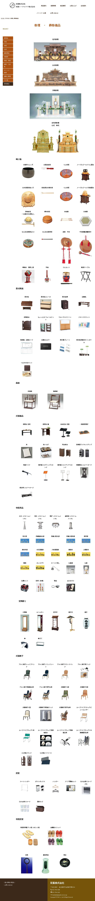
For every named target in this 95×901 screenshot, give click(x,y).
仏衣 (5, 49)
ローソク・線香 (7, 71)
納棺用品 (6, 53)
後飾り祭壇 (7, 76)
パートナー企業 (41, 13)
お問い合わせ (54, 13)
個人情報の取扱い (10, 882)
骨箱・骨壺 (7, 60)
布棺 (5, 45)
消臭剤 (6, 57)
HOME (2, 18)
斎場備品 (6, 83)
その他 (6, 80)
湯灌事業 (53, 5)
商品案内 (43, 5)
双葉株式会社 (57, 883)
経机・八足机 (7, 65)
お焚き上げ (73, 5)
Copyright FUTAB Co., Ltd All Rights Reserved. (61, 897)
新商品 (6, 38)
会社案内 (83, 5)
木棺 (5, 42)
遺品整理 (62, 5)
